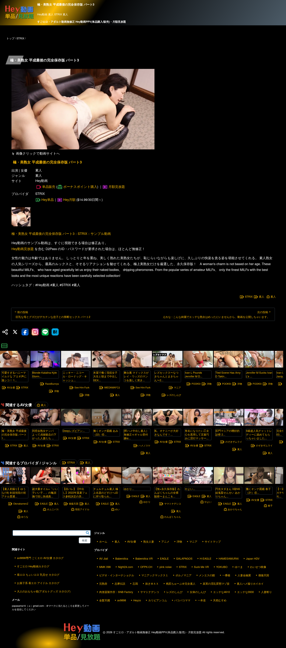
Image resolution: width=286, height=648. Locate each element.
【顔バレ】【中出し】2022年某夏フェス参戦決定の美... (75, 492)
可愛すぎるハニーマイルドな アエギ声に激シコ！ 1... (14, 376)
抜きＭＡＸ (152, 583)
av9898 (121, 600)
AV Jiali (103, 558)
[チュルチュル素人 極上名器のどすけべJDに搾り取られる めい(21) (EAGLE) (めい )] (106, 483)
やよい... (190, 489)
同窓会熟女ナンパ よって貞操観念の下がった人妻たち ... (44, 434)
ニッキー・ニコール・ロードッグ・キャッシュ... (75, 376)
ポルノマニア (183, 575)
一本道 (202, 600)
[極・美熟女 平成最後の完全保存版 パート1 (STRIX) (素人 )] (15, 424)
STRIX (249, 296)
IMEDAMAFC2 (112, 387)
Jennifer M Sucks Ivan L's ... (259, 374)
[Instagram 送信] (35, 331)
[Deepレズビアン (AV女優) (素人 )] (76, 424)
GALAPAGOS (184, 558)
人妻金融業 (244, 575)
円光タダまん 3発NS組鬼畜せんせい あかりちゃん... (227, 492)
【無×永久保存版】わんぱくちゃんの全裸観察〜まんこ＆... (167, 492)
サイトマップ (213, 541)
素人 (261, 296)
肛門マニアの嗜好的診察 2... (227, 432)
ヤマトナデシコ (172, 503)
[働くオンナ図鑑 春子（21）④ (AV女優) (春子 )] (259, 483)
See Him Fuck (81, 387)
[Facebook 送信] (25, 331)
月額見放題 (116, 186)
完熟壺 (103, 583)
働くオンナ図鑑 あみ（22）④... (105, 432)
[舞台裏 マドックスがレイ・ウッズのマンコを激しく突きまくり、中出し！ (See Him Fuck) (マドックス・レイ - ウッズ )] (137, 366)
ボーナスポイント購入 (80, 186)
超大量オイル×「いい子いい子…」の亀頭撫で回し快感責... (45, 492)
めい (117, 509)
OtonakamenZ (20, 503)
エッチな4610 (221, 592)
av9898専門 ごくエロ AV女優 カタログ (40, 558)
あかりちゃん (235, 509)
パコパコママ (182, 600)
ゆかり (146, 501)
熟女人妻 (148, 541)
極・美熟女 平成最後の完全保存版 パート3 (47, 162)
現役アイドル (82, 509)
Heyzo (137, 600)
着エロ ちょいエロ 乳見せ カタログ (38, 574)
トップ (10, 38)
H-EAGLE (205, 558)
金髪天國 (104, 600)
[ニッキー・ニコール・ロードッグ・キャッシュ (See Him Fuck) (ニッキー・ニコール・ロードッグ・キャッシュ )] (76, 366)
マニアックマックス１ (154, 575)
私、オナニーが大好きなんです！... (166, 432)
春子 (270, 505)
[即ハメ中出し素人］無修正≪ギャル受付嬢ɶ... (136, 434)
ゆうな (24, 516)
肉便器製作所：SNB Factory (116, 592)
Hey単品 (47, 199)
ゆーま (239, 567)
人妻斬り (266, 592)
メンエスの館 (207, 575)
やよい (208, 501)
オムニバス (53, 509)
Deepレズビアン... (74, 431)
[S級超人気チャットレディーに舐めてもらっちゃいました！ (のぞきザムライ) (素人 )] (259, 424)
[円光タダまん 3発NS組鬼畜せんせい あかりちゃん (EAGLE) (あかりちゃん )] (229, 483)
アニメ (165, 541)
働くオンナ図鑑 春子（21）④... (258, 490)
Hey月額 (69, 199)
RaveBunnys (52, 383)
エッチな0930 (245, 592)
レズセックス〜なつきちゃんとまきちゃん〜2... (166, 376)
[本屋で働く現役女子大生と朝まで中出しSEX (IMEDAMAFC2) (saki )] (106, 366)
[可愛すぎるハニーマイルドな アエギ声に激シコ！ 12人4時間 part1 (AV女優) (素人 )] (15, 366)
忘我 (135, 583)
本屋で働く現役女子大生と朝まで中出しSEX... (105, 376)
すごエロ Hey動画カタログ (33, 566)
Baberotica (121, 558)
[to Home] (19, 18)
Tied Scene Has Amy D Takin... (228, 374)
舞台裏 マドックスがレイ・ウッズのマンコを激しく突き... (136, 376)
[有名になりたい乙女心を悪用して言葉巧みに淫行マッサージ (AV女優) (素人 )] (198, 424)
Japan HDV (252, 558)
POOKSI (196, 383)
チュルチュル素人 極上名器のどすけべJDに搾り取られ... (105, 492)
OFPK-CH (146, 567)
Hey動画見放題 (22, 248)
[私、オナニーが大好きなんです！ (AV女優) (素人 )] (167, 424)
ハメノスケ (144, 445)
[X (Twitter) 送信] (15, 331)
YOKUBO (221, 567)
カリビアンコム (157, 600)
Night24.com (125, 567)
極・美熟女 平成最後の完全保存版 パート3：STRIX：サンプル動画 (61, 233)
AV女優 (11, 387)
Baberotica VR (144, 558)
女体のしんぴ (198, 592)
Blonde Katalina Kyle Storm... (44, 374)
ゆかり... (129, 489)
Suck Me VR (201, 567)
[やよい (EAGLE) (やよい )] (198, 483)
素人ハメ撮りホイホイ (250, 583)
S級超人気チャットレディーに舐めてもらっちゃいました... (259, 434)
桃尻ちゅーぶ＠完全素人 (180, 583)
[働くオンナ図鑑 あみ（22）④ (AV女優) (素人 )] (106, 424)
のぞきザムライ (233, 441)
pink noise (166, 567)
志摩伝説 (120, 583)
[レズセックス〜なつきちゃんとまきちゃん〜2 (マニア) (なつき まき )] (167, 366)
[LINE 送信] (45, 331)
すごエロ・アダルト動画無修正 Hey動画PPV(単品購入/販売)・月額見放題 (81, 22)
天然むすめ (219, 600)
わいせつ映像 (258, 567)
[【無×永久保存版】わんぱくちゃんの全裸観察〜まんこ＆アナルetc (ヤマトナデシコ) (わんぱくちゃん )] (167, 483)
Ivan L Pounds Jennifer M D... (193, 374)
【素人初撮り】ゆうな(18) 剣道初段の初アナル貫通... (14, 492)
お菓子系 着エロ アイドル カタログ (38, 583)
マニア (177, 387)
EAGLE (44, 503)
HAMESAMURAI (229, 558)
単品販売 (48, 186)
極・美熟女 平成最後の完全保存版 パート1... (14, 434)
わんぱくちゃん (172, 516)
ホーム (103, 541)
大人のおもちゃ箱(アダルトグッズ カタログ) (43, 591)
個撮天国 (73, 503)
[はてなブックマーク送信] (55, 331)
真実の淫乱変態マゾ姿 (216, 583)
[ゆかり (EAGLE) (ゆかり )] (137, 483)
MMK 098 (105, 567)
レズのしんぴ (174, 394)
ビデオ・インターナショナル (116, 575)
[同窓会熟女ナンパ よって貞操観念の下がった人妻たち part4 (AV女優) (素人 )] (45, 424)
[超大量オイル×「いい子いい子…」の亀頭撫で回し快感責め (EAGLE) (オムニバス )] (45, 483)
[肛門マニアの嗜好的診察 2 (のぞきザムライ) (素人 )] (229, 424)
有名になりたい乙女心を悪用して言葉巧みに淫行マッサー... (197, 434)
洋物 (56, 391)
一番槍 (226, 575)
